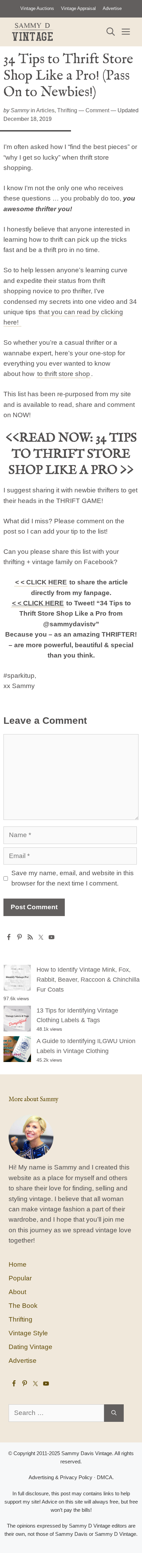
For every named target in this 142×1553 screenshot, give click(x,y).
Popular (20, 1278)
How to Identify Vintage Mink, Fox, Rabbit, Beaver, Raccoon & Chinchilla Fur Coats (88, 979)
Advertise (112, 8)
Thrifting (67, 110)
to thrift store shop (63, 373)
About (17, 1291)
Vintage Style (28, 1333)
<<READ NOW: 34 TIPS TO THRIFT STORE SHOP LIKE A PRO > (71, 454)
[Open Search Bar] (110, 32)
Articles (45, 110)
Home (18, 1264)
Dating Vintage (30, 1346)
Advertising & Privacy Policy (60, 1477)
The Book (23, 1305)
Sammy (20, 110)
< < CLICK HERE (41, 582)
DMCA (104, 1477)
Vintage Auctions (37, 8)
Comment (97, 110)
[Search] (114, 1413)
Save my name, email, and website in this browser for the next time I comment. (72, 878)
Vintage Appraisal (78, 8)
